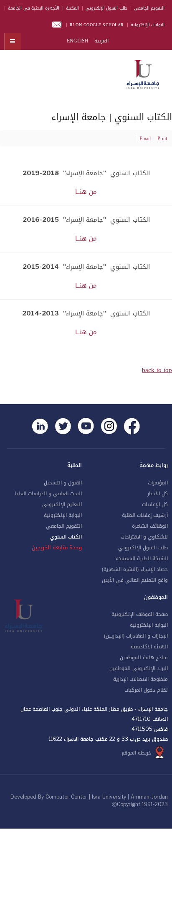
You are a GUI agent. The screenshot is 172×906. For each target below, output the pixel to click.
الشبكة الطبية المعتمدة (142, 558)
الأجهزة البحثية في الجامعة (33, 8)
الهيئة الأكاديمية (149, 646)
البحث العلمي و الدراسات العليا (48, 493)
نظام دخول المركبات (146, 690)
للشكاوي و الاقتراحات (144, 536)
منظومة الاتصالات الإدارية (140, 679)
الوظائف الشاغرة (150, 526)
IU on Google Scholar (97, 25)
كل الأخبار (157, 493)
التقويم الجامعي (149, 8)
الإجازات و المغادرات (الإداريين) (136, 635)
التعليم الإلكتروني (62, 504)
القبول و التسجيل (63, 482)
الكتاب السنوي (66, 536)
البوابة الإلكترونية (63, 515)
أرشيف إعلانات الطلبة (145, 515)
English (78, 40)
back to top (157, 370)
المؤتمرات (158, 482)
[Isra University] (143, 73)
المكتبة (72, 8)
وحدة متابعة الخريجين (57, 548)
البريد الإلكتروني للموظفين (138, 668)
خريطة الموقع (136, 752)
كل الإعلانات (155, 504)
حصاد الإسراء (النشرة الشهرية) (135, 569)
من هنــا (86, 192)
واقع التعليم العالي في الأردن (135, 580)
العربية (101, 40)
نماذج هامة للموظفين (144, 657)
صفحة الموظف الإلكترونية (139, 614)
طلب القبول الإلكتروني (106, 8)
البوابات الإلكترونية (148, 25)
